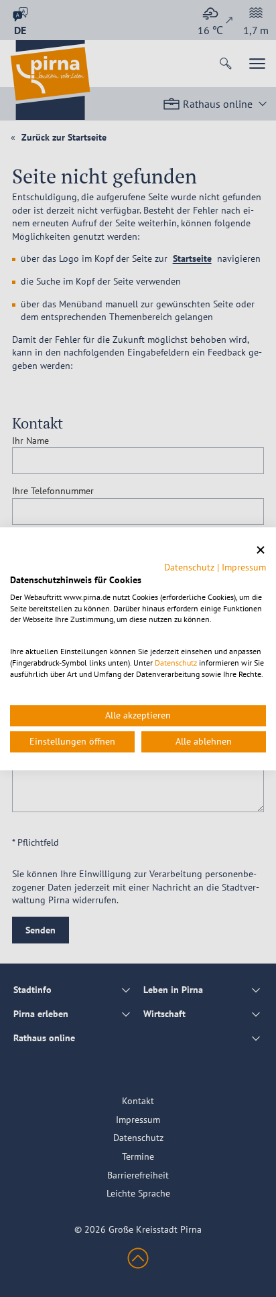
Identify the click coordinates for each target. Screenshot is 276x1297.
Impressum (244, 567)
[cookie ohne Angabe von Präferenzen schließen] (260, 550)
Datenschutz (189, 567)
